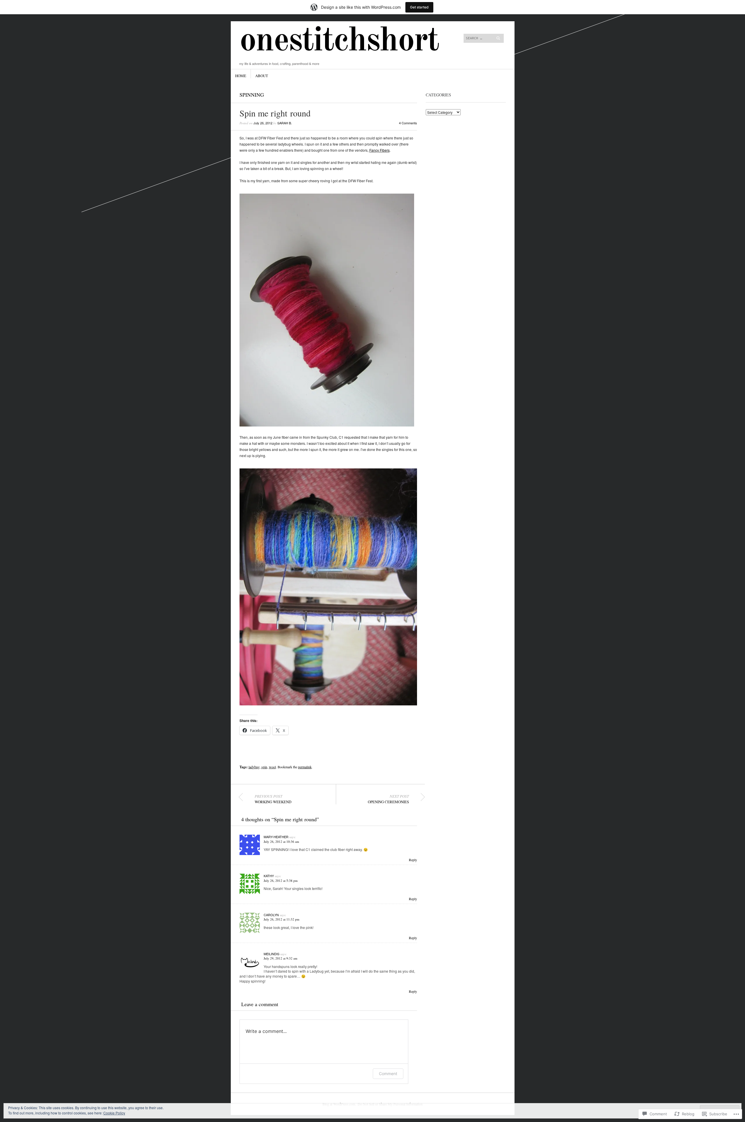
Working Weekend (273, 799)
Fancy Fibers (379, 150)
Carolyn (271, 914)
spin (264, 766)
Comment (388, 1073)
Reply (413, 859)
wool (272, 766)
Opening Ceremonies (388, 799)
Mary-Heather (276, 836)
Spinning (252, 94)
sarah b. (284, 123)
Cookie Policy (114, 1112)
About (261, 75)
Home (240, 75)
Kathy (269, 875)
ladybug (254, 766)
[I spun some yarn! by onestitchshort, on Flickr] (327, 424)
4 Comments (408, 123)
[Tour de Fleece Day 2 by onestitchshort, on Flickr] (328, 703)
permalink (305, 766)
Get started (419, 7)
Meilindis (271, 953)
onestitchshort (339, 41)
